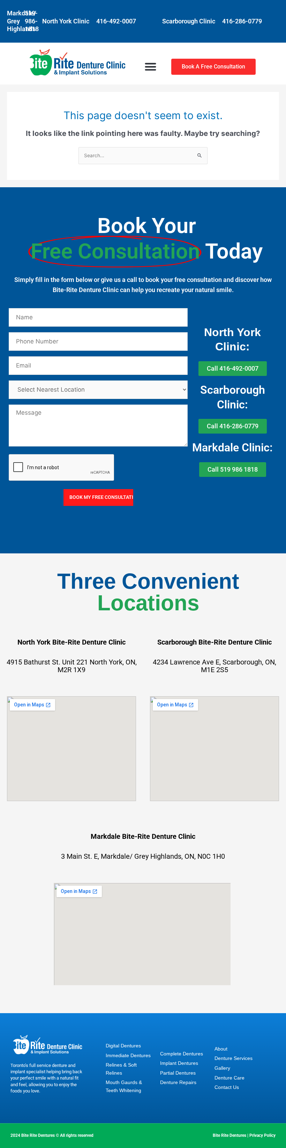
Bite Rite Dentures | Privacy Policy (244, 1135)
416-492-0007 (116, 21)
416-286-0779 (242, 21)
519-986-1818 (32, 20)
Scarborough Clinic (188, 21)
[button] (150, 66)
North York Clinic (65, 21)
